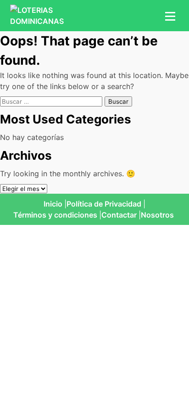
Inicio (53, 203)
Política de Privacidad (104, 203)
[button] (168, 15)
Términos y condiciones (55, 214)
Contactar (119, 214)
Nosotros (157, 214)
